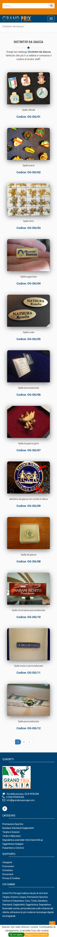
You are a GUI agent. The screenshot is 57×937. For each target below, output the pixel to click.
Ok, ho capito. (16, 934)
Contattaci (7, 870)
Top (52, 925)
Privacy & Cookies (11, 878)
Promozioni (8, 866)
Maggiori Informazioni (36, 934)
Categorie (7, 862)
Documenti (7, 874)
